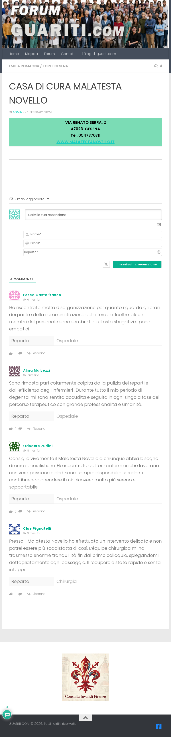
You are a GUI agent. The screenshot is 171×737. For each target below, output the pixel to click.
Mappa (31, 53)
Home (14, 53)
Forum (49, 53)
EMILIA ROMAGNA (24, 66)
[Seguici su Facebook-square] (159, 726)
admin (17, 112)
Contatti (68, 53)
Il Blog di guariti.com (99, 53)
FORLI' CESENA (55, 66)
